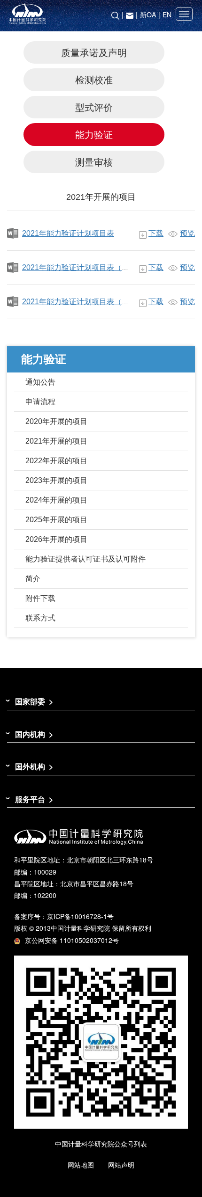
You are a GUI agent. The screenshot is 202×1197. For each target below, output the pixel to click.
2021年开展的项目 (56, 441)
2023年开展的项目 (56, 480)
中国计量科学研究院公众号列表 (101, 1143)
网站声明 (121, 1164)
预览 (187, 233)
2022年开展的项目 (56, 461)
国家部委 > (34, 701)
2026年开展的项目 (56, 539)
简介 (32, 579)
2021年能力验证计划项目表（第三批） (87, 302)
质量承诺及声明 (94, 52)
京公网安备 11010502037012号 (72, 940)
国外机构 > (34, 766)
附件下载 (40, 598)
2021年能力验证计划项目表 (68, 233)
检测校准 (94, 79)
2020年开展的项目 (56, 421)
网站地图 (81, 1164)
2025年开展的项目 (56, 520)
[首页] (101, 14)
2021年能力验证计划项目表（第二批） (87, 267)
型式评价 (94, 107)
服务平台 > (34, 799)
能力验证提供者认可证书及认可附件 (85, 559)
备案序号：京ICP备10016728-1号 (64, 916)
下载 (155, 233)
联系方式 (40, 618)
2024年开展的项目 (56, 500)
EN (167, 14)
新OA (148, 14)
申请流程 (40, 402)
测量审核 (94, 161)
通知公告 (40, 382)
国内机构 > (34, 734)
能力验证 (94, 134)
